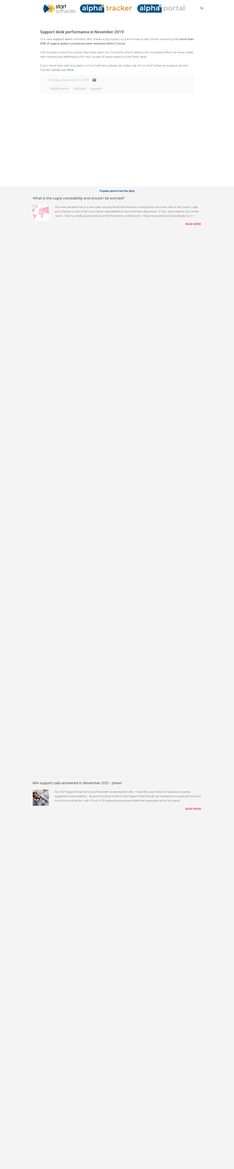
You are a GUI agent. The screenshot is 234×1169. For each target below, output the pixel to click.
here (70, 70)
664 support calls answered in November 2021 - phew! (77, 783)
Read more (193, 224)
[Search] (202, 8)
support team (62, 39)
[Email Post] (94, 81)
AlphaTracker (59, 88)
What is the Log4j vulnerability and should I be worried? (78, 198)
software (80, 88)
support (96, 88)
